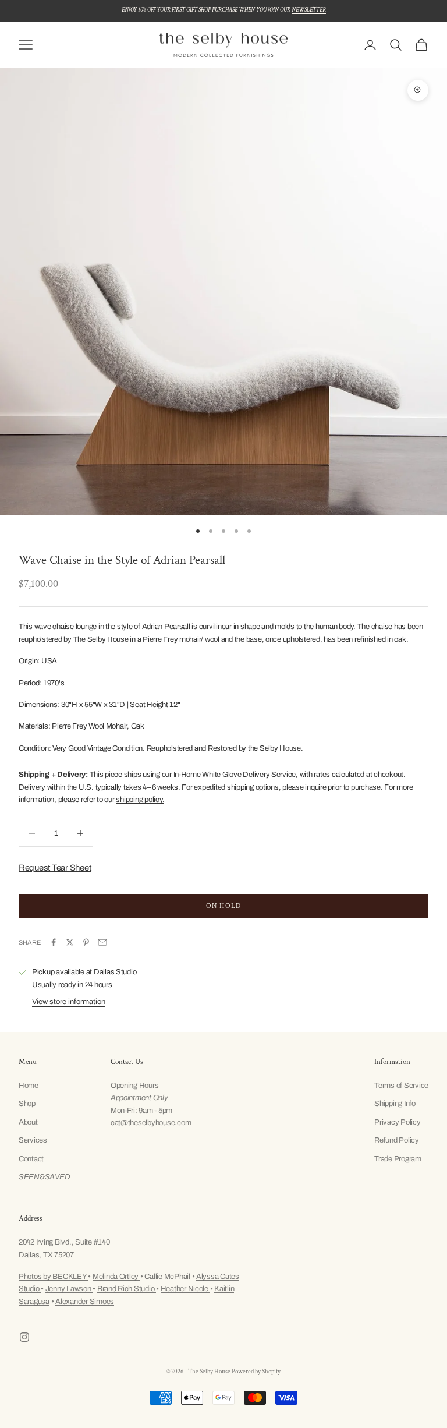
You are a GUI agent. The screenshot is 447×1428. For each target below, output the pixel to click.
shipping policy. (140, 800)
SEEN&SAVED (44, 1177)
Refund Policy (396, 1140)
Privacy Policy (397, 1122)
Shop (27, 1104)
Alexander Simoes (84, 1302)
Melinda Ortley (116, 1277)
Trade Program (397, 1159)
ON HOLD (223, 906)
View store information (68, 1002)
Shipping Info (395, 1104)
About (28, 1122)
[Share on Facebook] (53, 942)
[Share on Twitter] (69, 942)
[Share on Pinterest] (86, 942)
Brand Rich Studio (126, 1289)
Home (28, 1085)
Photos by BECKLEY (53, 1277)
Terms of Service (401, 1085)
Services (33, 1140)
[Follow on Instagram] (24, 1337)
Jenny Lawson (69, 1289)
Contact (31, 1159)
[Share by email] (102, 942)
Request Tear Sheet (55, 867)
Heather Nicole (185, 1289)
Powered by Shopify (256, 1371)
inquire (315, 787)
